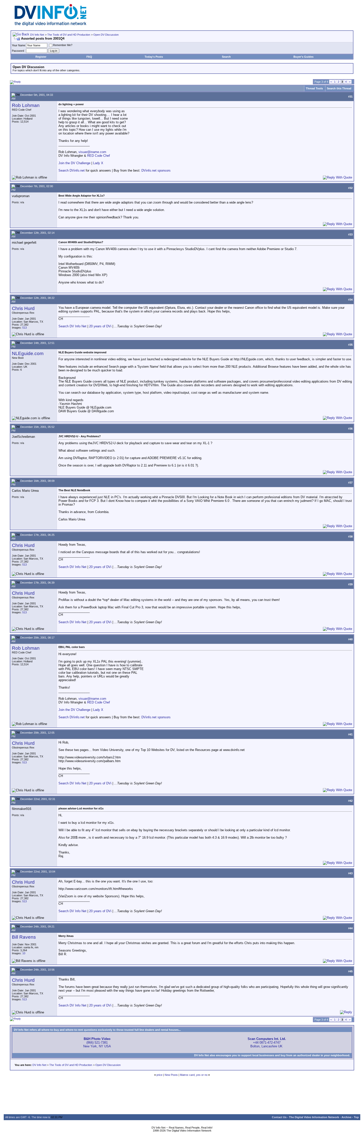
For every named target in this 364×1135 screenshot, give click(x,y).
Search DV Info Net (72, 326)
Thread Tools (314, 88)
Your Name (18, 45)
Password (18, 50)
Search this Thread (339, 88)
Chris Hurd (23, 308)
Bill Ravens (24, 937)
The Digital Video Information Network (314, 1117)
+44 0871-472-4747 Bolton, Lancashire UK (267, 1042)
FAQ (89, 56)
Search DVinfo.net (71, 170)
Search (226, 56)
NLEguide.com (28, 353)
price (159, 1074)
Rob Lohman (26, 105)
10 (23, 953)
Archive (346, 1117)
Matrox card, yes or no (194, 1074)
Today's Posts (154, 56)
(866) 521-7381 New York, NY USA (97, 1042)
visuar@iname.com (92, 152)
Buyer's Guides (303, 56)
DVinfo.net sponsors (156, 170)
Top (356, 1117)
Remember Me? (62, 45)
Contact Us (279, 1117)
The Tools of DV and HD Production (68, 34)
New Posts (171, 1074)
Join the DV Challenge (74, 163)
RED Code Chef (98, 155)
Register (40, 56)
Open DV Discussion (106, 34)
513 (24, 327)
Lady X (98, 163)
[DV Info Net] (50, 25)
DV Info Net (37, 34)
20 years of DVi (100, 326)
